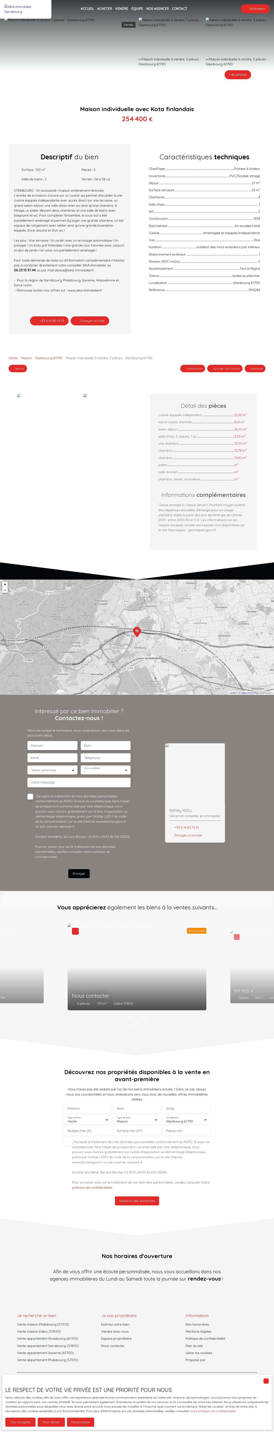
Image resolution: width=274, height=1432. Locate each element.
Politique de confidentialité (205, 1338)
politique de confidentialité (92, 1187)
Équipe (137, 8)
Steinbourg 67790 (48, 358)
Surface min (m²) (130, 1131)
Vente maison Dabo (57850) (39, 1331)
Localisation (172, 1117)
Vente (13, 358)
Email (35, 758)
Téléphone (92, 758)
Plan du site (194, 1346)
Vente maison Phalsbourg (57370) (43, 1324)
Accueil (87, 8)
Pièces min (174, 1131)
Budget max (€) (80, 1131)
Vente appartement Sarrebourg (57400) (48, 1346)
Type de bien (123, 1117)
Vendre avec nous (115, 1331)
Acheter (104, 8)
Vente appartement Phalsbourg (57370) (47, 1360)
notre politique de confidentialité (213, 1411)
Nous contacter (113, 1346)
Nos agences (157, 8)
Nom (87, 746)
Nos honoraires (197, 1324)
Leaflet (233, 692)
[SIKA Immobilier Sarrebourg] (25, 9)
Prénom (37, 746)
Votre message (43, 782)
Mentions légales (198, 1331)
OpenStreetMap (250, 692)
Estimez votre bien (115, 1324)
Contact (179, 8)
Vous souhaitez (92, 768)
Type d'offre (74, 1117)
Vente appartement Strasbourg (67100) (47, 1338)
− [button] (5, 590)
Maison (26, 358)
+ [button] (5, 584)
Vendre (121, 8)
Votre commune (43, 770)
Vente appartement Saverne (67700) (45, 1353)
